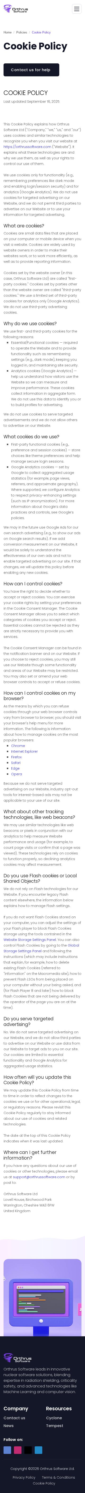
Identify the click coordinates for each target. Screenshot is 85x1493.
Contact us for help (31, 70)
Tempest (54, 1425)
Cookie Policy (44, 1483)
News (9, 1425)
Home (8, 32)
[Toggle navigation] (76, 9)
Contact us (14, 1418)
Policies (21, 32)
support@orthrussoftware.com (39, 1177)
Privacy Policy (24, 1477)
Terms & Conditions (58, 1477)
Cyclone (54, 1418)
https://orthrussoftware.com (27, 146)
